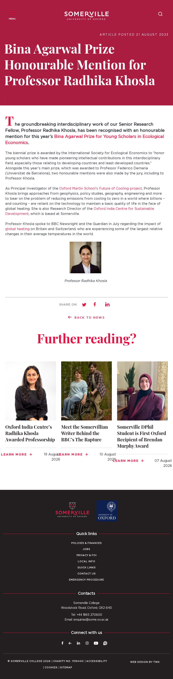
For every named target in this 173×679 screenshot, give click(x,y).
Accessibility (96, 661)
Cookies (51, 667)
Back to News (89, 317)
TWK (156, 662)
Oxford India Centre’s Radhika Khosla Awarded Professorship (30, 414)
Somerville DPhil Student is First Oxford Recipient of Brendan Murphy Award (142, 417)
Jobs (86, 549)
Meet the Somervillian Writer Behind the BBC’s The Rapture (86, 414)
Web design (139, 662)
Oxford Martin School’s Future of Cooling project (100, 188)
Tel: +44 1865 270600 (86, 614)
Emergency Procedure (86, 580)
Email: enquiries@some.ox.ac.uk (86, 619)
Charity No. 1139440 (68, 661)
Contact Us (86, 574)
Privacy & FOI (87, 555)
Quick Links (86, 567)
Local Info (86, 561)
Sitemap (66, 667)
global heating (17, 229)
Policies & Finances (86, 543)
